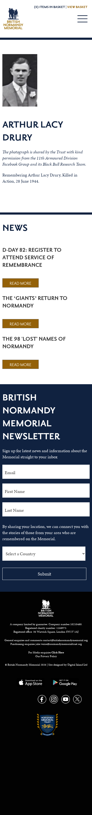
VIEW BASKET (77, 7)
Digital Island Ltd (77, 665)
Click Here (57, 652)
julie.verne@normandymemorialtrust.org (58, 644)
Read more (20, 283)
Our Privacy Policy (46, 656)
